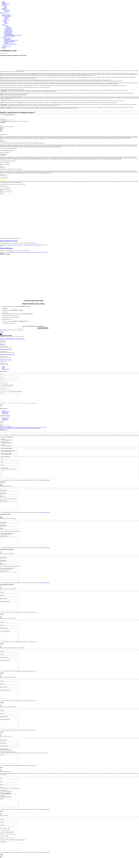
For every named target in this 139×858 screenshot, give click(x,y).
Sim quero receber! (69, 433)
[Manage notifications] (2, 856)
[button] (69, 424)
